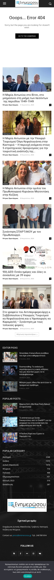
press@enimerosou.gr (22, 535)
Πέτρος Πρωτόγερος (10, 105)
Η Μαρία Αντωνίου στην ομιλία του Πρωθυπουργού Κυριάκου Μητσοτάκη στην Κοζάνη (26, 191)
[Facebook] (20, 553)
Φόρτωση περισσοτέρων (26, 334)
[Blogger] (14, 553)
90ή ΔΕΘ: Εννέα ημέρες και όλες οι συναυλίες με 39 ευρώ (24, 273)
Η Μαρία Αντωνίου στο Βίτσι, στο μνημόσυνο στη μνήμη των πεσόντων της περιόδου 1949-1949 (25, 98)
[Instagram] (33, 553)
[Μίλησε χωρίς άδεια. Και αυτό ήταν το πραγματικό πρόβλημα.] (10, 386)
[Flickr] (26, 553)
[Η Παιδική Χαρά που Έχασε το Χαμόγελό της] (10, 437)
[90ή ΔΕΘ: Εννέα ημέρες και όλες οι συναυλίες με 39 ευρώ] (27, 256)
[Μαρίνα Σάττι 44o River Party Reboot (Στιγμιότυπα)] (10, 408)
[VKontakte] (39, 553)
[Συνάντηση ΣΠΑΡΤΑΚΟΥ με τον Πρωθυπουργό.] (27, 216)
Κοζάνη (5, 184)
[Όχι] (50, 570)
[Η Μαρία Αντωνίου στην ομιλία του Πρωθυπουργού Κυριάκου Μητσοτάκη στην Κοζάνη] (27, 173)
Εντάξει (28, 576)
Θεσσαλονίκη (8, 267)
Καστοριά (6, 90)
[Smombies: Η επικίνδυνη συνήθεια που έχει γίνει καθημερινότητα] (10, 357)
